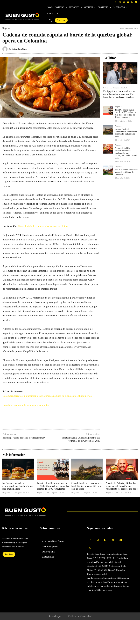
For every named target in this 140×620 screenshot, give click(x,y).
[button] (50, 20)
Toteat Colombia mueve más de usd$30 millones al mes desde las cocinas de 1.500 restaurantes (125, 113)
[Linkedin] (124, 2)
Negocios (6, 28)
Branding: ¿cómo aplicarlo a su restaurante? (26, 405)
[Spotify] (128, 2)
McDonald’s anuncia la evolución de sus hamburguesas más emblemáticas (17, 486)
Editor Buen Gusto (19, 49)
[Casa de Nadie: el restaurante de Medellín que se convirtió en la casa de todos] (108, 130)
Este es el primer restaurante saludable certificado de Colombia (126, 172)
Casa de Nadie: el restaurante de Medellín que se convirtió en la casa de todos (126, 133)
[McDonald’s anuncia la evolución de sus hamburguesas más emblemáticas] (18, 469)
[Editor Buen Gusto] (5, 49)
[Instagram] (120, 2)
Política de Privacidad (80, 616)
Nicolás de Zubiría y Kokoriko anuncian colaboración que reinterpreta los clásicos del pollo (126, 153)
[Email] (29, 421)
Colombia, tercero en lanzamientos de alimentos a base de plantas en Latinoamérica (47, 395)
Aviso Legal (55, 616)
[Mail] (113, 540)
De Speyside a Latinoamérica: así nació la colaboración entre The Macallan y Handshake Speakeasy (119, 94)
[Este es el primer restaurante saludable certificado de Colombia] (108, 170)
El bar (105, 88)
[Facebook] (116, 2)
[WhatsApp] (132, 2)
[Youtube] (136, 2)
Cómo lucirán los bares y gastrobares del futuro (43, 226)
